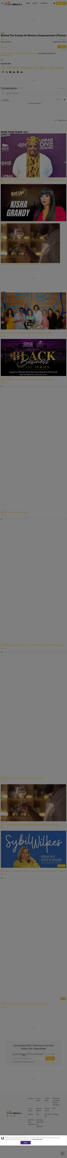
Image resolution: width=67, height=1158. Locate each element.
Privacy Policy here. (38, 1139)
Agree (25, 1142)
